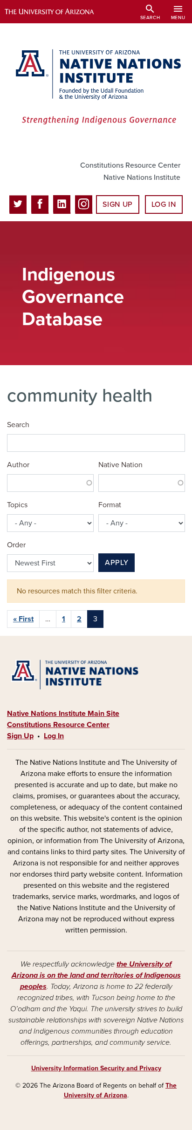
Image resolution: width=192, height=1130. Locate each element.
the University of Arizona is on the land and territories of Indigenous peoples (96, 975)
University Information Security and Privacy (96, 1068)
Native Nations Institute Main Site (63, 713)
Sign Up (117, 204)
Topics (17, 505)
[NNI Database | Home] (96, 88)
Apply (116, 562)
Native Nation (120, 465)
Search (18, 424)
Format (109, 505)
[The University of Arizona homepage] (56, 11)
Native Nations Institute (141, 177)
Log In (163, 204)
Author (18, 465)
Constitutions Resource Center (130, 165)
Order (16, 545)
